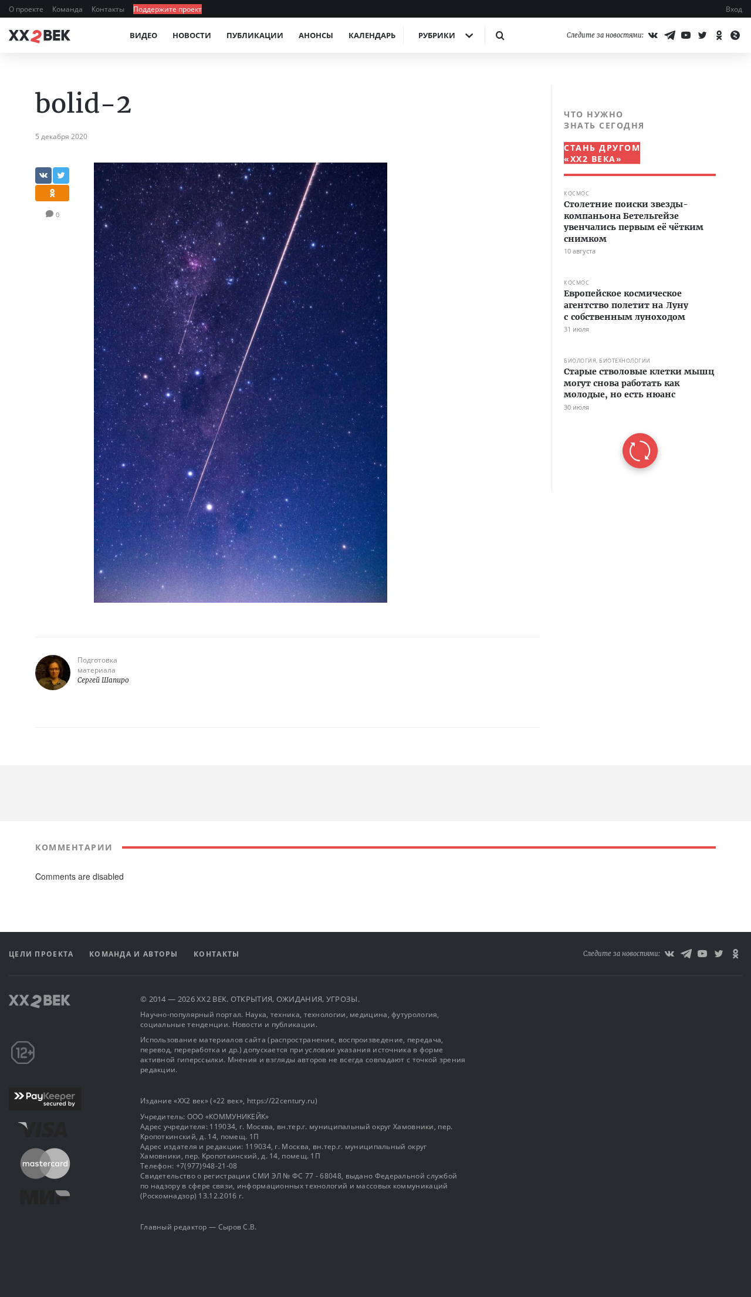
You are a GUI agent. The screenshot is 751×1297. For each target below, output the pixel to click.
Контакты (109, 9)
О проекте (27, 9)
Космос (576, 193)
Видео (143, 35)
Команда (68, 9)
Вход (734, 9)
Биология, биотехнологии (607, 360)
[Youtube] (686, 35)
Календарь (372, 35)
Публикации (254, 35)
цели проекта (42, 954)
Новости (191, 35)
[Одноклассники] (719, 35)
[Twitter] (702, 35)
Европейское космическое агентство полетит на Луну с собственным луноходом (626, 305)
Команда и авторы (135, 954)
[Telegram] (669, 35)
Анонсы (316, 35)
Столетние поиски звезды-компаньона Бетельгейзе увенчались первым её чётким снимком (633, 221)
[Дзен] (735, 35)
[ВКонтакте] (653, 35)
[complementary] (634, 288)
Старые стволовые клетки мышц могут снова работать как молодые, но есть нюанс (639, 383)
